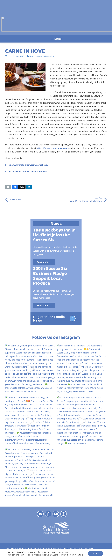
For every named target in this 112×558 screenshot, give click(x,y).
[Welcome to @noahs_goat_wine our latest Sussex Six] (30, 369)
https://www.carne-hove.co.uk (53, 148)
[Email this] (8, 187)
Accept (95, 553)
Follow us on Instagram (56, 337)
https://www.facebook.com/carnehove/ (26, 171)
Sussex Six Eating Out (44, 56)
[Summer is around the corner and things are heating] (30, 421)
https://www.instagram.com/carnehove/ (26, 164)
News (31, 56)
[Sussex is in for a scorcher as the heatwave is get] (82, 369)
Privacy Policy (86, 548)
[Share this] (15, 187)
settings (80, 554)
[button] (56, 39)
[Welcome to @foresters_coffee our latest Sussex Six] (30, 473)
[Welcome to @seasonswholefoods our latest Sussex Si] (82, 421)
